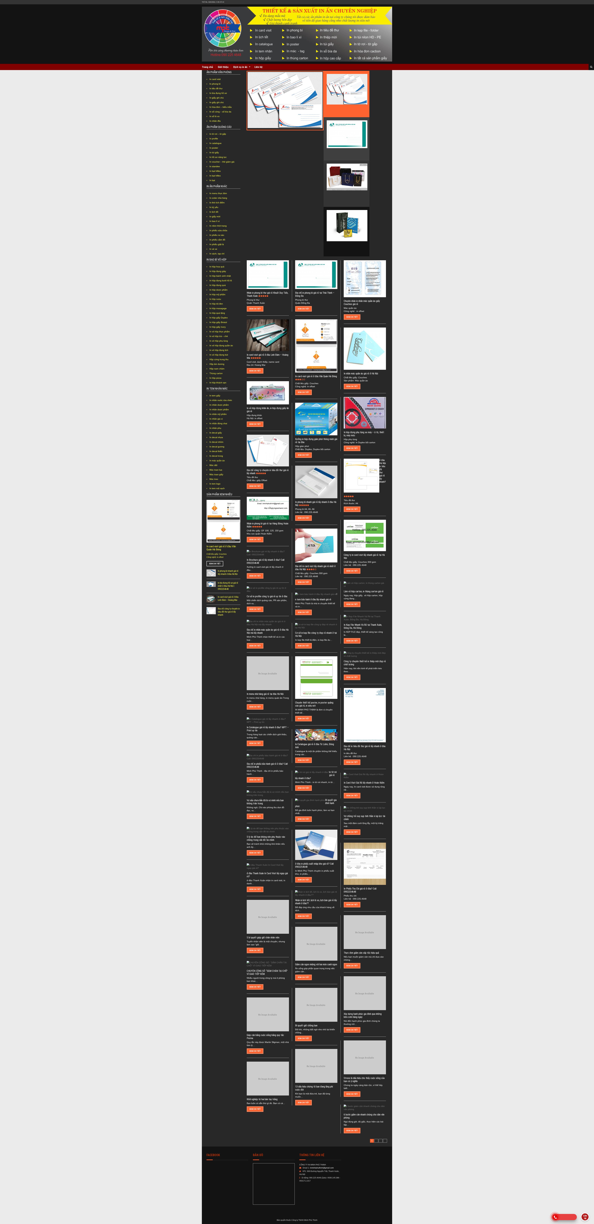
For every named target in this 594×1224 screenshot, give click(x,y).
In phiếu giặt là (216, 244)
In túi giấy (214, 152)
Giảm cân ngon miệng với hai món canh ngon (316, 964)
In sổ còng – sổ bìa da (220, 111)
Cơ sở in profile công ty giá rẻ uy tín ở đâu (267, 596)
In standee (214, 166)
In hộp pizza (215, 378)
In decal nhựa (216, 437)
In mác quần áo (217, 460)
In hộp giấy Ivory (217, 327)
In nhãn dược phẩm (219, 405)
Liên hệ (258, 67)
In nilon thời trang (218, 226)
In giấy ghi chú (216, 97)
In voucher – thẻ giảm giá (221, 162)
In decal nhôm (216, 442)
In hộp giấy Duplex (218, 317)
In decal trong (216, 456)
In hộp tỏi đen (216, 303)
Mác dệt (213, 465)
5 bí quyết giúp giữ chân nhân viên (263, 937)
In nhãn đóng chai (218, 423)
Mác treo (213, 479)
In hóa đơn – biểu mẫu (220, 107)
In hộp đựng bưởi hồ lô (220, 280)
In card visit (215, 79)
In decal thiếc (215, 451)
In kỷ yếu (213, 207)
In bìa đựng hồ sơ (218, 93)
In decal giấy (215, 432)
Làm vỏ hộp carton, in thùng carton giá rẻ (363, 591)
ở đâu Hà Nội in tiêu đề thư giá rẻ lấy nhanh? (382, 471)
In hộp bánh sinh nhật (220, 276)
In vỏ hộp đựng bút (218, 355)
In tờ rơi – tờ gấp (217, 134)
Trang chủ (207, 67)
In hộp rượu (215, 299)
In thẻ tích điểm (217, 202)
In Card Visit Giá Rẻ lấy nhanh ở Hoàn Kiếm (364, 782)
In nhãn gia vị (216, 419)
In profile (213, 138)
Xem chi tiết (215, 564)
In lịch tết (213, 212)
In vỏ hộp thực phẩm (219, 331)
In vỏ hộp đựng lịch (218, 350)
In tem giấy (214, 395)
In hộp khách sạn (217, 382)
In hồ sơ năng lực (218, 157)
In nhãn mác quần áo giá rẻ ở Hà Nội (361, 373)
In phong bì (215, 84)
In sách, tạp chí (216, 253)
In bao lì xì (214, 221)
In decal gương (216, 446)
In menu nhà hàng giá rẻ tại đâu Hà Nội (265, 693)
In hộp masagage (218, 308)
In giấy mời (214, 216)
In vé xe (213, 249)
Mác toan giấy (216, 474)
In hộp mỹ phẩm (217, 294)
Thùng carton (216, 373)
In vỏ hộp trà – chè (218, 336)
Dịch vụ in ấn (240, 67)
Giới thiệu (223, 67)
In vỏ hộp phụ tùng (218, 341)
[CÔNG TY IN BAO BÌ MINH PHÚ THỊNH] (297, 34)
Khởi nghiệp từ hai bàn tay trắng (262, 1099)
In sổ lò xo (214, 116)
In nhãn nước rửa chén (220, 400)
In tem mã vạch (217, 488)
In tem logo (214, 483)
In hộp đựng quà (217, 285)
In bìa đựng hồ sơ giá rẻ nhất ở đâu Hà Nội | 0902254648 (228, 586)
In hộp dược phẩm (218, 290)
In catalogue (215, 143)
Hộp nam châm (216, 368)
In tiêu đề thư (215, 88)
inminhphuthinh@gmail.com (322, 1168)
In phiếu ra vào (216, 235)
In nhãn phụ (215, 428)
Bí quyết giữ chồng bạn (306, 1025)
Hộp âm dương (216, 364)
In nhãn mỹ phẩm (218, 414)
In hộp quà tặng (217, 313)
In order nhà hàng (218, 198)
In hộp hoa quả (216, 266)
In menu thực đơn (218, 193)
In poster (213, 148)
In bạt (212, 180)
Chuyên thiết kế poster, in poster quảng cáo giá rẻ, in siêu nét (314, 704)
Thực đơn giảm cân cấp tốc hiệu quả (361, 952)
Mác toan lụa (215, 470)
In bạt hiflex (215, 171)
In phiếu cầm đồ (217, 239)
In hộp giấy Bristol (218, 322)
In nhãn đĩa (215, 121)
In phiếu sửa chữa (218, 230)
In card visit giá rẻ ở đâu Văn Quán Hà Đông (316, 376)
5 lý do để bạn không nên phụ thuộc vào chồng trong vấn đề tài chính (266, 838)
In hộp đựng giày (217, 271)
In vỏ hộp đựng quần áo (221, 345)
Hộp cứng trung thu (218, 359)
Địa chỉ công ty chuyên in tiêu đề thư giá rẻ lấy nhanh (229, 611)
